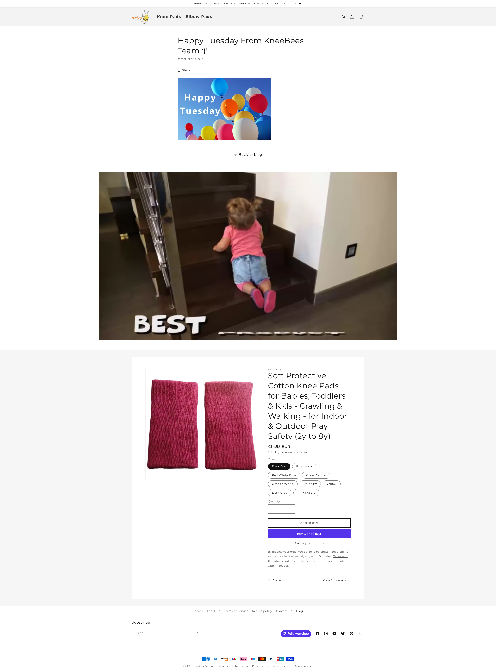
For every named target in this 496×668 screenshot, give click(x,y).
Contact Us (284, 611)
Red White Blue (284, 475)
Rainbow (310, 483)
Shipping (273, 452)
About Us (213, 611)
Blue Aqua (304, 466)
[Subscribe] (197, 633)
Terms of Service (236, 611)
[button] (343, 16)
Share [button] (186, 70)
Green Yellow (316, 475)
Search (198, 611)
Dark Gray (279, 492)
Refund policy (262, 611)
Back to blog (250, 154)
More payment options (309, 543)
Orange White (283, 483)
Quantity (274, 501)
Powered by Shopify (216, 666)
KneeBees (198, 666)
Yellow (332, 483)
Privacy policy (260, 666)
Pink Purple (306, 492)
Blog (299, 611)
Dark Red (279, 466)
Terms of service (281, 666)
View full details (334, 580)
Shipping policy (304, 666)
